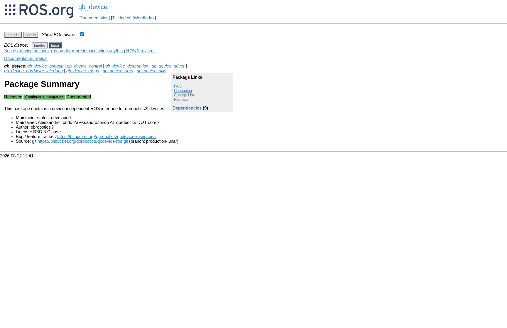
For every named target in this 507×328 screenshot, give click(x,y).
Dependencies (187, 108)
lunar (55, 45)
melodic (13, 35)
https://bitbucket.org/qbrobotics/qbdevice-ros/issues (106, 136)
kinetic (39, 45)
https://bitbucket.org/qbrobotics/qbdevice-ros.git (83, 141)
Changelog (183, 90)
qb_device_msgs (82, 70)
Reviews (181, 99)
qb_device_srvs (118, 70)
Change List (184, 95)
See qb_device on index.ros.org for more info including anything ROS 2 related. (79, 50)
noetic (31, 35)
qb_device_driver (168, 66)
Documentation (94, 18)
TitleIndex (121, 18)
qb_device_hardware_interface (33, 70)
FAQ (178, 86)
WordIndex (144, 18)
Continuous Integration (44, 97)
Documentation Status (25, 58)
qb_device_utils (151, 70)
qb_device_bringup (45, 66)
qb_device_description (126, 66)
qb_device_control (84, 66)
